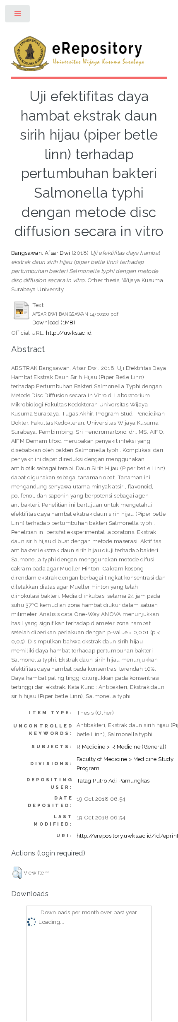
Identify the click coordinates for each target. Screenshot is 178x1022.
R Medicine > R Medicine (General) (121, 746)
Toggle (18, 15)
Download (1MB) (54, 322)
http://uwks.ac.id (68, 332)
